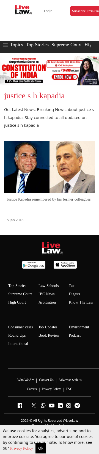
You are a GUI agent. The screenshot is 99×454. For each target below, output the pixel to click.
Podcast (75, 335)
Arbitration (47, 302)
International (18, 344)
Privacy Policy (22, 448)
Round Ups (17, 335)
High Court (17, 302)
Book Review (48, 335)
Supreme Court (66, 44)
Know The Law (81, 302)
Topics (16, 44)
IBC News (46, 294)
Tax (72, 286)
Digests (74, 294)
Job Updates (47, 327)
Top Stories (37, 44)
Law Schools (48, 286)
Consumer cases (20, 327)
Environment (79, 327)
